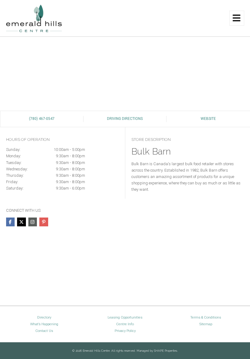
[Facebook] (10, 222)
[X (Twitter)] (21, 222)
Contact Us (44, 331)
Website (208, 119)
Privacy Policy (125, 331)
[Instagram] (32, 222)
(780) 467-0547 (42, 119)
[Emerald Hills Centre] (34, 18)
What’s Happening (44, 324)
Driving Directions (125, 119)
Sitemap (205, 324)
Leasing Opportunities (125, 317)
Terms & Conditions (205, 317)
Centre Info (125, 324)
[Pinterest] (43, 222)
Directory (44, 317)
